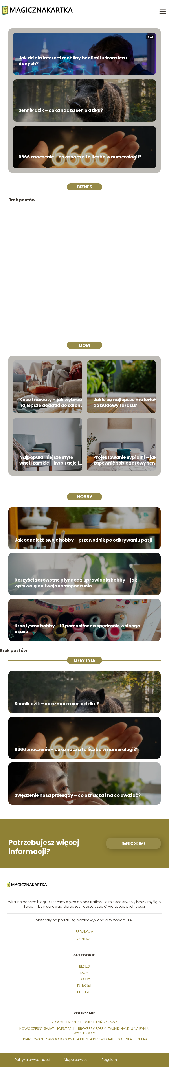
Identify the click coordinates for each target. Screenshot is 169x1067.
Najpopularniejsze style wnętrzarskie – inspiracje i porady (49, 460)
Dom (84, 345)
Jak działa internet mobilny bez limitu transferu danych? (72, 60)
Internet (84, 985)
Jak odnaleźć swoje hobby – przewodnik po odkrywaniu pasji (83, 540)
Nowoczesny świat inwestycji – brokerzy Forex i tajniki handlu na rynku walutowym (84, 1030)
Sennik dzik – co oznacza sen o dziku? (60, 110)
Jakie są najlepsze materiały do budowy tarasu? (125, 402)
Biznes (84, 187)
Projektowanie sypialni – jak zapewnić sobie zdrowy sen (125, 460)
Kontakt (84, 939)
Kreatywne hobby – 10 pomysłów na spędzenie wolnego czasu (77, 628)
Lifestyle (84, 660)
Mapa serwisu (76, 1059)
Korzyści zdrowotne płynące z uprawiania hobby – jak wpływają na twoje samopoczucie (76, 583)
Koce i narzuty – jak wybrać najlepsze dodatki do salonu (51, 402)
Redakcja (84, 931)
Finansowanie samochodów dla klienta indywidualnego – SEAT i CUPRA (84, 1039)
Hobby (84, 497)
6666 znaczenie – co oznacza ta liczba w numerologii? (79, 157)
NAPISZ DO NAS (133, 843)
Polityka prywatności (32, 1059)
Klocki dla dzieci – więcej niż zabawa (84, 1022)
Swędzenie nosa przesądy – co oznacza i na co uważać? (78, 795)
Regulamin (111, 1059)
